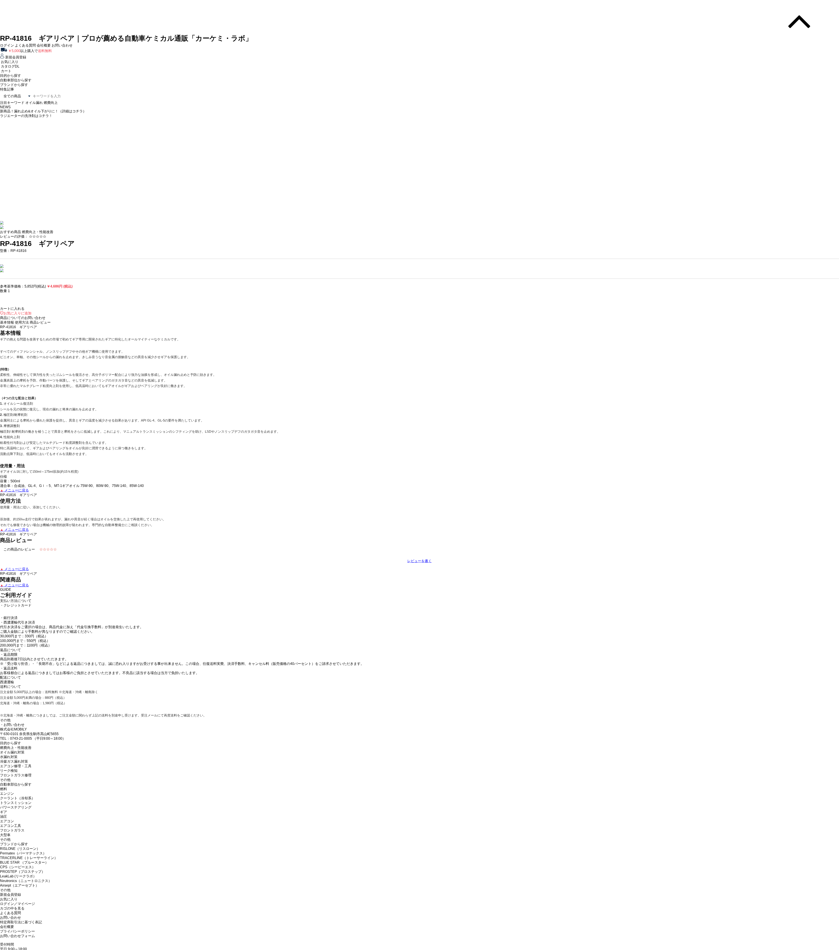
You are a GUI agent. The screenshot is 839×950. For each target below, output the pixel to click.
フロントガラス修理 (15, 781)
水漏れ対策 (8, 762)
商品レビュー (40, 328)
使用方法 (22, 328)
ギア (3, 817)
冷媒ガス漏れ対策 (14, 767)
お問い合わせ (62, 45)
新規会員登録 (10, 900)
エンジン (7, 799)
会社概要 (44, 45)
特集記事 (7, 89)
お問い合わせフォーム (17, 941)
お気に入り (8, 905)
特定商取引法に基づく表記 (21, 928)
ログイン (7, 45)
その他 (5, 785)
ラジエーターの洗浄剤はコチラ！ (26, 165)
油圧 (3, 822)
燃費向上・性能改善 (15, 753)
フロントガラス (12, 836)
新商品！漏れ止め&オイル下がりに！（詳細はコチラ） (43, 160)
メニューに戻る (14, 496)
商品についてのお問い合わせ (22, 323)
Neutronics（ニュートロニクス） (26, 886)
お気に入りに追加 (17, 319)
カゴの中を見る (12, 914)
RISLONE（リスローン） (20, 854)
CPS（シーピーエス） (17, 873)
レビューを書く (419, 566)
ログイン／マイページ (17, 909)
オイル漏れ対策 (12, 758)
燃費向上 (51, 103)
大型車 (5, 840)
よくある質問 (25, 45)
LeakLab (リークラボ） (18, 882)
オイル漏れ (34, 103)
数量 (3, 296)
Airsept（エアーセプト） (19, 891)
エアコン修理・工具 (15, 772)
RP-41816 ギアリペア (37, 249)
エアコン (7, 827)
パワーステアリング (15, 813)
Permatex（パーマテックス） (23, 859)
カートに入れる (12, 314)
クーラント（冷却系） (17, 804)
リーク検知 (8, 776)
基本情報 (7, 328)
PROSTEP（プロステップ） (22, 877)
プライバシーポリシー (17, 937)
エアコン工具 (10, 831)
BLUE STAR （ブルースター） (24, 868)
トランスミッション (15, 808)
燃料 (3, 795)
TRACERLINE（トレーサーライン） (29, 863)
